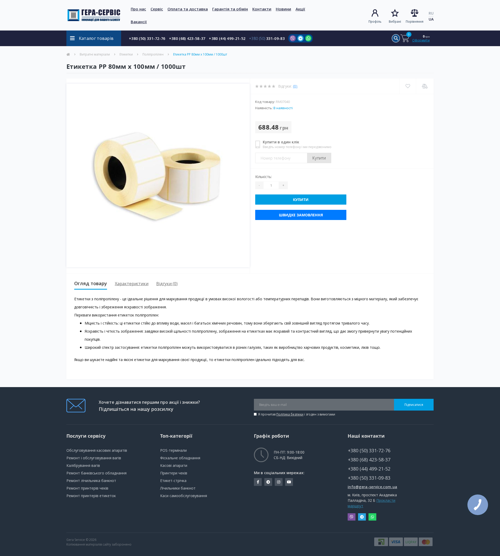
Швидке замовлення (301, 214)
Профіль (375, 21)
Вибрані (395, 21)
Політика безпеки (289, 414)
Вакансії (139, 21)
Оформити (421, 40)
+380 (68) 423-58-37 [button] (369, 460)
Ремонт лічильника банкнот (91, 480)
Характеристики (131, 283)
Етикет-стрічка (173, 480)
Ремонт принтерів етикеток (91, 495)
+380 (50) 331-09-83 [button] (369, 478)
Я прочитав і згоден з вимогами (296, 414)
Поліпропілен (153, 54)
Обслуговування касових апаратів (96, 450)
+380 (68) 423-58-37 (187, 38)
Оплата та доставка (187, 8)
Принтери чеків (173, 473)
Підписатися (413, 404)
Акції (300, 8)
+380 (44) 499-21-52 (227, 38)
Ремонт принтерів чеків (87, 488)
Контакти (261, 8)
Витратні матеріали (95, 54)
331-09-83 (267, 38)
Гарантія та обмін (230, 8)
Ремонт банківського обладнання (96, 473)
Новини (283, 8)
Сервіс (157, 8)
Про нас (138, 8)
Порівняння (414, 21)
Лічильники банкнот (178, 488)
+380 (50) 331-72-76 (147, 38)
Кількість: (263, 176)
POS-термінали (173, 450)
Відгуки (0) (167, 283)
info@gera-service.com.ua (372, 486)
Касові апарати (173, 465)
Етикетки (126, 54)
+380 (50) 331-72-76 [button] (369, 451)
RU (431, 13)
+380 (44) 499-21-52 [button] (369, 469)
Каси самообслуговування (183, 495)
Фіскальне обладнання (180, 457)
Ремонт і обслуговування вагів (93, 457)
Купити (319, 158)
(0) (295, 86)
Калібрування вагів (83, 465)
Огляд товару (90, 283)
